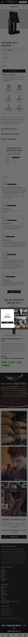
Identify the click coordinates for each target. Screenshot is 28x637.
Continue (7, 322)
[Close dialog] (26, 310)
